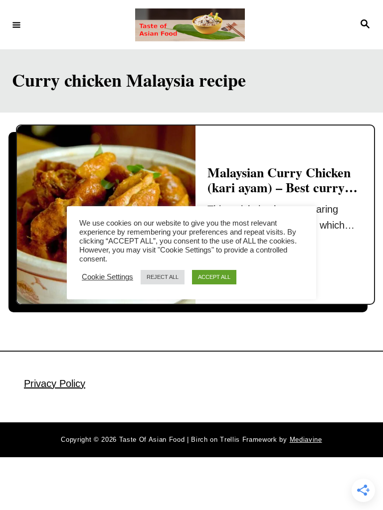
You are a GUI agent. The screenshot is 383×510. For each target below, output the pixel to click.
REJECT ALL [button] (163, 277)
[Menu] (16, 24)
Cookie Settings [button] (107, 277)
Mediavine (306, 439)
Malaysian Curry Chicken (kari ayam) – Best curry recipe (279, 187)
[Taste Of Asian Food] (190, 24)
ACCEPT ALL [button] (214, 277)
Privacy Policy (54, 383)
